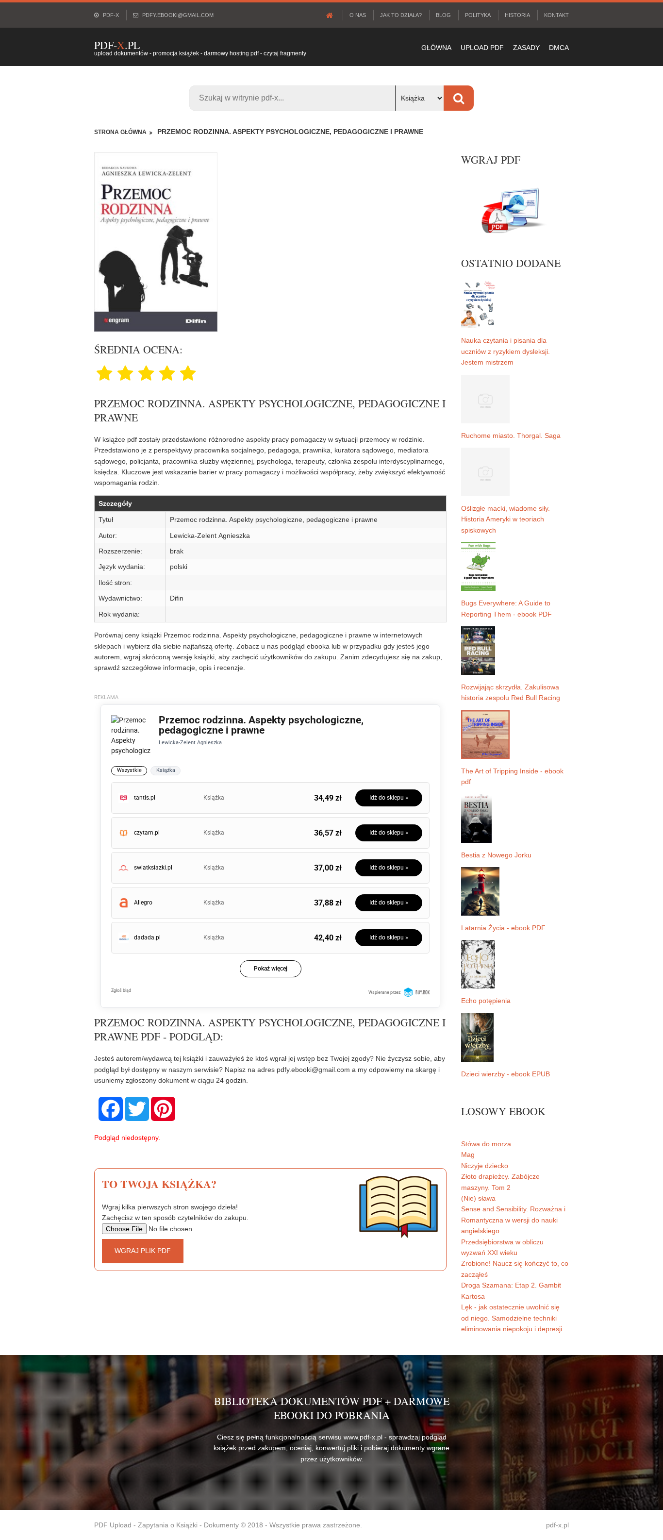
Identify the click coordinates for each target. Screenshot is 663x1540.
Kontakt (556, 15)
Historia (517, 15)
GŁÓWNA (436, 47)
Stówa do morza (486, 1144)
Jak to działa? (401, 15)
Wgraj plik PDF (143, 1251)
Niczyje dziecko (484, 1166)
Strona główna (120, 132)
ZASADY (526, 47)
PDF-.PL (117, 45)
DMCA (559, 47)
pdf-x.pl (557, 1525)
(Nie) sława (478, 1198)
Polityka (478, 15)
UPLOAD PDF (482, 47)
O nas (357, 15)
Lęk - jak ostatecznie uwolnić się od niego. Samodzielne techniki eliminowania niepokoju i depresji (511, 1318)
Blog (443, 15)
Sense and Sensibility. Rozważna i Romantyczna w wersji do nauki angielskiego (513, 1220)
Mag (468, 1154)
